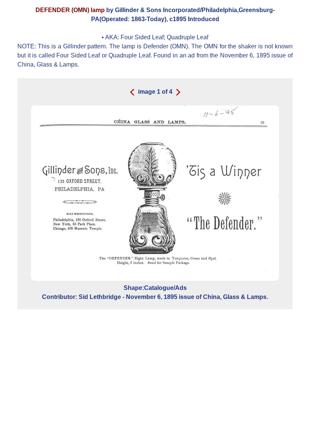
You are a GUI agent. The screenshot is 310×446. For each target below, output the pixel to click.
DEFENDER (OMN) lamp (70, 10)
